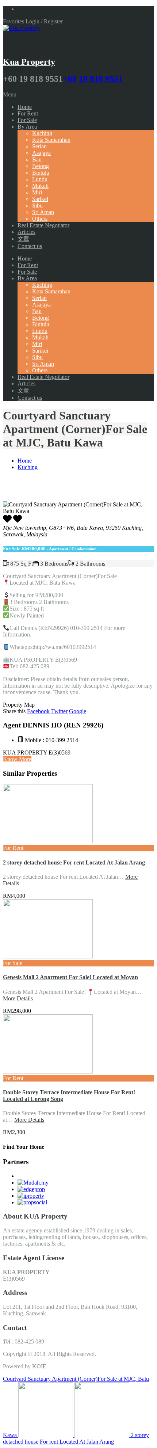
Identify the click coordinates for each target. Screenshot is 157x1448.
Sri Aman (43, 212)
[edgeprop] (31, 1189)
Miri (37, 192)
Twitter (59, 711)
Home (25, 107)
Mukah (40, 186)
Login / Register (44, 21)
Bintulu (40, 173)
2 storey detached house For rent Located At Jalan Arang (74, 862)
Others (39, 219)
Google (77, 711)
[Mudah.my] (33, 1182)
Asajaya (41, 153)
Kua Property (29, 61)
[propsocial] (32, 1202)
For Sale (27, 120)
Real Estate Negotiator (43, 225)
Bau (37, 159)
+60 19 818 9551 (93, 79)
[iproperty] (31, 1196)
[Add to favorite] (17, 521)
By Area (27, 126)
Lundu (39, 179)
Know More (17, 759)
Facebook (38, 711)
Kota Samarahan (51, 140)
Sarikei (40, 199)
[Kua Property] (21, 28)
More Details (18, 998)
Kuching (42, 133)
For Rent (28, 113)
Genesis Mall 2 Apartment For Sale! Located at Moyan (70, 977)
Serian (39, 146)
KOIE (39, 1366)
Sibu (37, 205)
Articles (26, 232)
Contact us (30, 246)
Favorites (13, 21)
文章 (23, 239)
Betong (40, 166)
